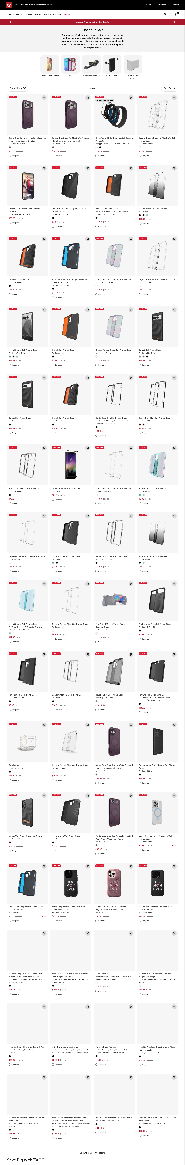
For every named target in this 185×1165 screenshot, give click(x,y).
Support (175, 5)
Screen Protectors (15, 14)
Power (38, 14)
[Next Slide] (174, 22)
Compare (15, 156)
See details (104, 22)
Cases (29, 14)
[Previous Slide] (10, 22)
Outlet (67, 14)
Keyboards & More (52, 14)
